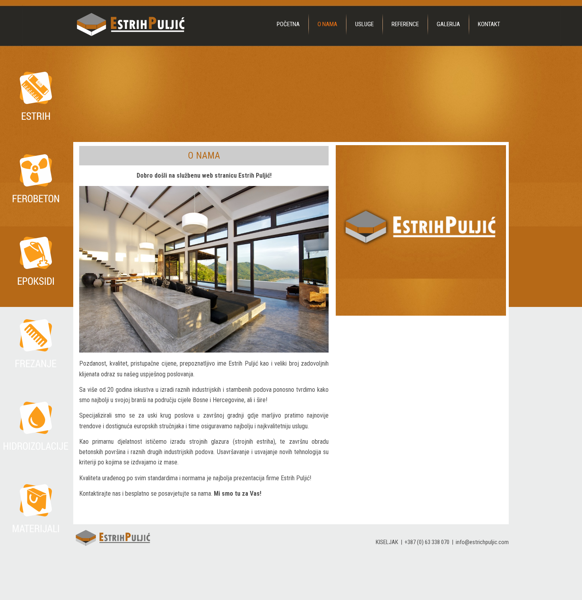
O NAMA (327, 24)
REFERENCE (405, 24)
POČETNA (288, 24)
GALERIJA (448, 24)
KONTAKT (489, 24)
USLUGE (364, 24)
